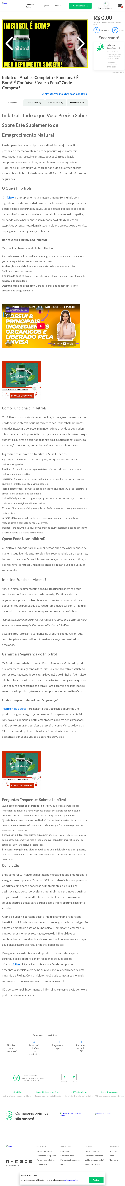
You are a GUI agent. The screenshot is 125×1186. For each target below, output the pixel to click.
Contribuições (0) (55, 102)
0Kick (122, 30)
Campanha (12, 102)
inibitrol (16, 964)
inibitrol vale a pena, (14, 708)
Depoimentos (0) (77, 102)
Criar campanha (80, 6)
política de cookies (71, 1180)
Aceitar (96, 1180)
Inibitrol (10, 197)
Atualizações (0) (34, 102)
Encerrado (105, 30)
